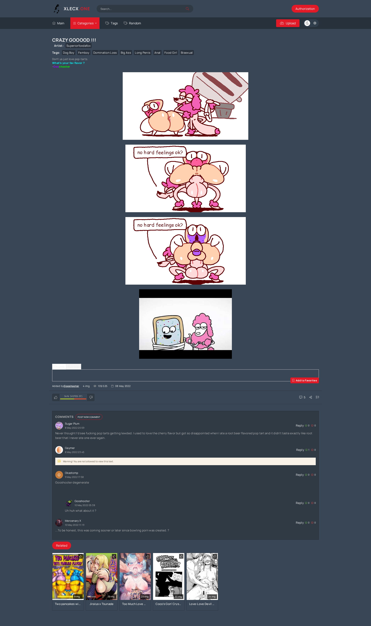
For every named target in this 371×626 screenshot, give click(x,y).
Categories (85, 23)
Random (135, 23)
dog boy (68, 53)
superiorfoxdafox (78, 46)
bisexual (187, 53)
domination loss (105, 53)
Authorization (305, 9)
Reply (300, 425)
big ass (126, 53)
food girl (170, 53)
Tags (114, 23)
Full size (73, 367)
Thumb (59, 367)
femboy (83, 53)
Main (60, 23)
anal (157, 53)
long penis (142, 53)
